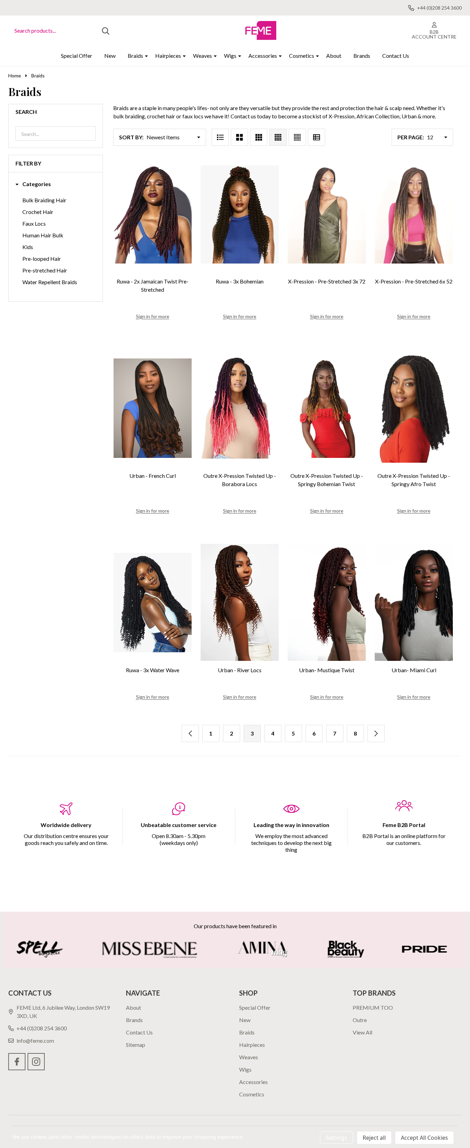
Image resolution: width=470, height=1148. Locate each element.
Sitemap (135, 1044)
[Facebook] (17, 1061)
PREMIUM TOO (373, 1007)
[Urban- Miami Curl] (414, 602)
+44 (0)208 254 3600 (42, 1028)
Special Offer (76, 55)
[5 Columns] (297, 137)
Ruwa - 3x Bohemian (240, 281)
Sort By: (131, 137)
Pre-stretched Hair (44, 270)
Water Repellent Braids (49, 282)
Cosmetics (301, 55)
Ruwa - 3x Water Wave (152, 670)
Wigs (230, 55)
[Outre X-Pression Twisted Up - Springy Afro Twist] (414, 408)
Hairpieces (168, 55)
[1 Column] (220, 137)
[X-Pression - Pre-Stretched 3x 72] (327, 213)
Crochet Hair (37, 211)
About (333, 55)
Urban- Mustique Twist (326, 670)
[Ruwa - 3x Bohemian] (240, 213)
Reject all (374, 1137)
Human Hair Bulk (42, 235)
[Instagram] (36, 1061)
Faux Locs (34, 223)
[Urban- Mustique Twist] (327, 602)
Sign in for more (152, 316)
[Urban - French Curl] (153, 408)
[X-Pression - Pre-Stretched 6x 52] (414, 213)
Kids (27, 247)
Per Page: (410, 137)
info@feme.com (35, 1040)
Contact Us (395, 55)
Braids (135, 55)
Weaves (202, 55)
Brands (361, 55)
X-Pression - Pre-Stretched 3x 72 (326, 281)
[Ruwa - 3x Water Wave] (153, 602)
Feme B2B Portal (404, 825)
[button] (33, 184)
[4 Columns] (278, 137)
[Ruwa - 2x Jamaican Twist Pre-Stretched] (153, 213)
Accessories (262, 55)
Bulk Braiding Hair (44, 200)
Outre (360, 1020)
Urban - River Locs (239, 670)
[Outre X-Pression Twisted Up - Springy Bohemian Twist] (327, 408)
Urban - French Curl (152, 475)
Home (14, 75)
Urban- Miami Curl (414, 670)
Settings (336, 1137)
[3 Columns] (258, 137)
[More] (144, 55)
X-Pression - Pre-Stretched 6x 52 (413, 281)
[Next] (376, 733)
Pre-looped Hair (41, 258)
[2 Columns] (239, 137)
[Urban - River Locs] (240, 602)
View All (362, 1032)
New (110, 55)
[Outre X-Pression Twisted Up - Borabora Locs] (240, 408)
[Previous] (190, 733)
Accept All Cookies (424, 1137)
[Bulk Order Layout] (316, 137)
